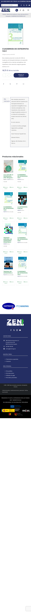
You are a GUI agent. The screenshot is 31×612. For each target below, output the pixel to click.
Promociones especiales (12, 359)
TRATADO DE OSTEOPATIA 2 (7, 272)
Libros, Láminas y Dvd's (23, 14)
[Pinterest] (16, 84)
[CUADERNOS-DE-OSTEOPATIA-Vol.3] (15, 34)
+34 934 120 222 (9, 346)
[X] (10, 84)
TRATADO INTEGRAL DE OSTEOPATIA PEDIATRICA (7, 240)
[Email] (23, 84)
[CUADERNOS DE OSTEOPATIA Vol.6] (22, 229)
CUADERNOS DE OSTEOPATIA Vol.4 (22, 273)
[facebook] (21, 5)
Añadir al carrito (21, 75)
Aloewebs (15, 386)
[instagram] (26, 5)
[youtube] (29, 5)
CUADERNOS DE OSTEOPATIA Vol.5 (8, 208)
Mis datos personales (11, 377)
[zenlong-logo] (6, 8)
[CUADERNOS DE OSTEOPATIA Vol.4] (22, 263)
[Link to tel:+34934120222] (16, 10)
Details (12, 187)
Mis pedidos (9, 371)
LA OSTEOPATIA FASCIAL (22, 207)
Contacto (8, 361)
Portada (4, 14)
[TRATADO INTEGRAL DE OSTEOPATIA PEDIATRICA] (8, 229)
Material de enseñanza (12, 14)
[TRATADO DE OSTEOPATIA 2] (8, 263)
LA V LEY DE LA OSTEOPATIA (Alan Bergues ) (8, 176)
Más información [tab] (6, 100)
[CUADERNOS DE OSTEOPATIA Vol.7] (22, 166)
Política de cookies (6, 390)
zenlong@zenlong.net (11, 348)
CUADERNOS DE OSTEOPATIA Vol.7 (22, 176)
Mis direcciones (10, 373)
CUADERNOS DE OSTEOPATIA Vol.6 (22, 239)
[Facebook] (3, 84)
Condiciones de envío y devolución (17, 390)
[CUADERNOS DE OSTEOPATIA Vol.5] (8, 198)
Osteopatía (8, 16)
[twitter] (24, 5)
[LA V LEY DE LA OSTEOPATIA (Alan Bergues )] (8, 166)
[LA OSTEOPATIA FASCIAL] (22, 198)
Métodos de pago (10, 375)
